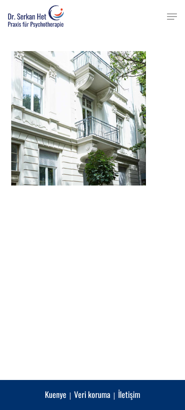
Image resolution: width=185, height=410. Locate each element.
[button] (172, 16)
